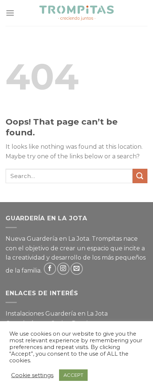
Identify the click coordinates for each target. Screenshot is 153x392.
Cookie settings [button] (32, 375)
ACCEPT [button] (73, 375)
